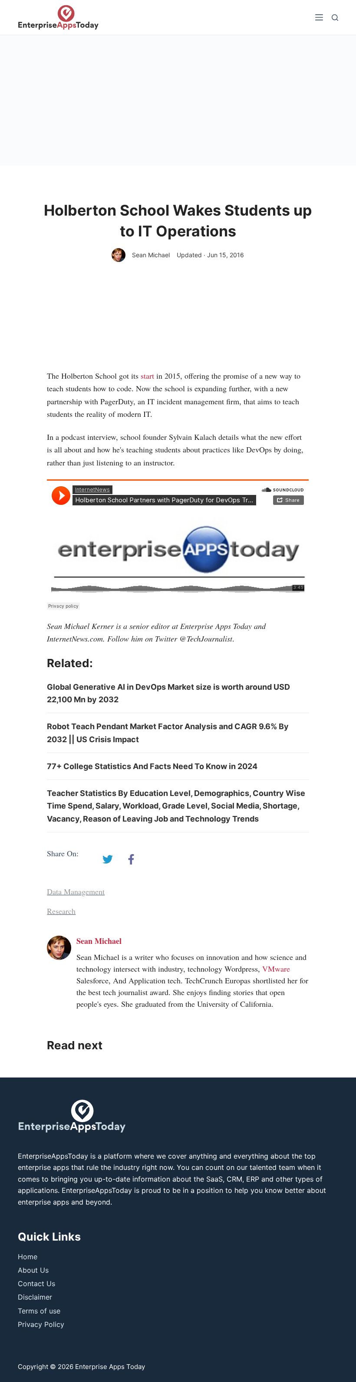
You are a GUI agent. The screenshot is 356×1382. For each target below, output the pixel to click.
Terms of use (39, 1311)
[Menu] (319, 17)
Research (61, 911)
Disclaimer (35, 1297)
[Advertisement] (178, 100)
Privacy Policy (41, 1324)
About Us (33, 1270)
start (148, 375)
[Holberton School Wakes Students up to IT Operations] (107, 859)
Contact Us (36, 1283)
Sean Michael (151, 255)
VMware (276, 968)
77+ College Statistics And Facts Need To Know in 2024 (152, 766)
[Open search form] (335, 17)
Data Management (76, 891)
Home (27, 1256)
